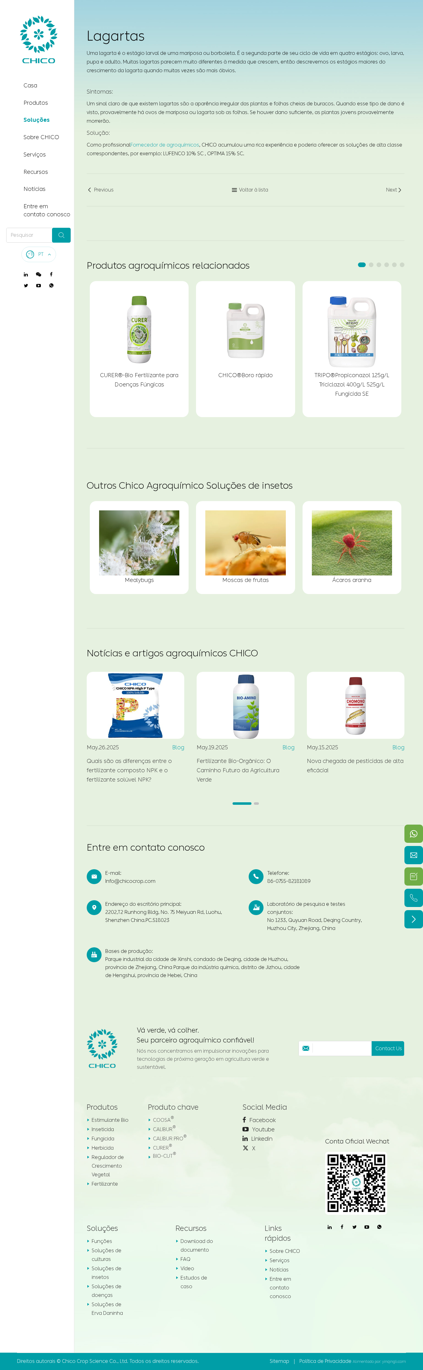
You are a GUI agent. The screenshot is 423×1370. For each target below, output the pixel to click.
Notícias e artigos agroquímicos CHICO (172, 653)
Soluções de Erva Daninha (107, 1309)
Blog (178, 747)
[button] (362, 264)
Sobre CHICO (41, 137)
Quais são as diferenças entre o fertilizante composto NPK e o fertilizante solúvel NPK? (129, 770)
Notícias (35, 189)
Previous (100, 190)
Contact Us (388, 1048)
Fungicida (103, 1139)
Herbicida (103, 1148)
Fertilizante (105, 1184)
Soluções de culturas (106, 1255)
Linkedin (261, 1138)
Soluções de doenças (106, 1291)
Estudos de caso (194, 1282)
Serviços (35, 154)
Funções (102, 1241)
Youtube (263, 1129)
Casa (30, 85)
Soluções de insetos (106, 1273)
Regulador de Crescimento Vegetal (108, 1166)
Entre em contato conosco (47, 210)
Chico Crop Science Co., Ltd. (95, 1361)
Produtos (36, 102)
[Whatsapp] (413, 834)
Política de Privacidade (325, 1361)
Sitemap (279, 1361)
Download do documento (197, 1245)
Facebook (262, 1120)
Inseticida (103, 1129)
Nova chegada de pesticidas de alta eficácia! (355, 766)
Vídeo (187, 1268)
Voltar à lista (250, 190)
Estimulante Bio (110, 1120)
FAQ (185, 1259)
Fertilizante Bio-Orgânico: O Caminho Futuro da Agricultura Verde (238, 770)
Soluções (37, 120)
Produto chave (173, 1107)
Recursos (36, 172)
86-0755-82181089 (289, 881)
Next (394, 190)
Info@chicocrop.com (130, 881)
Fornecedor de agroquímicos (164, 145)
